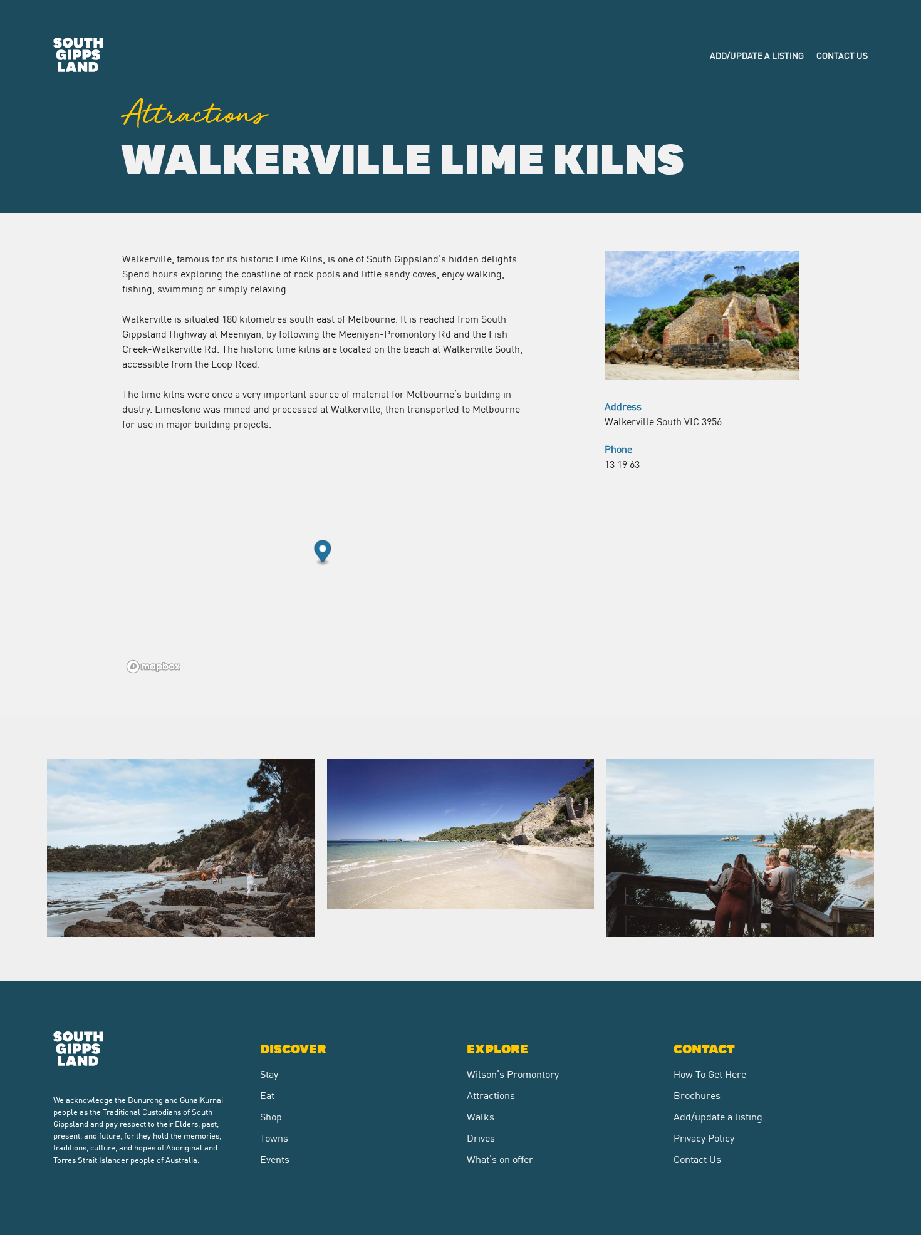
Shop (271, 1116)
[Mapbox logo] (153, 666)
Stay (269, 1073)
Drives (481, 1137)
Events (274, 1158)
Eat (267, 1094)
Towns (274, 1137)
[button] (323, 553)
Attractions (491, 1094)
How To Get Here (710, 1073)
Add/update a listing (757, 55)
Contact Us (842, 55)
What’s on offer (500, 1158)
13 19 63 (622, 463)
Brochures (697, 1094)
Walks (480, 1116)
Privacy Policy (704, 1137)
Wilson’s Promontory (513, 1073)
